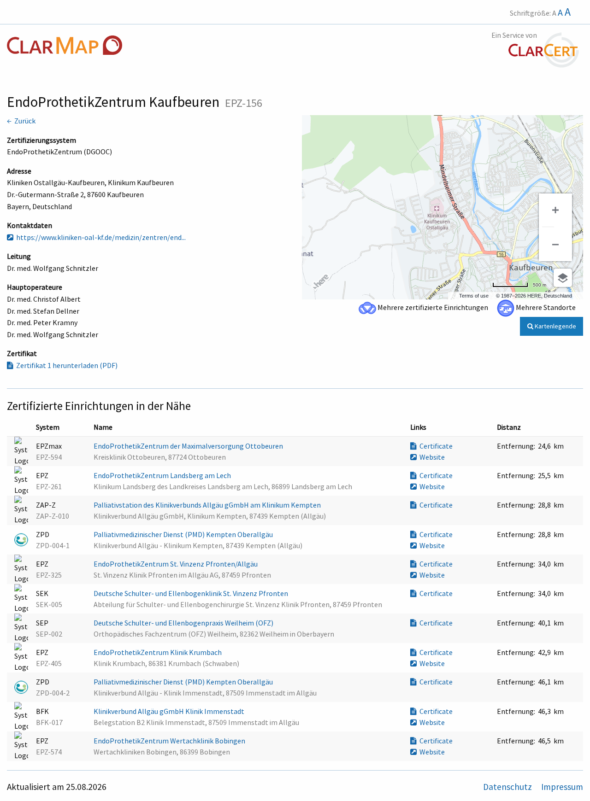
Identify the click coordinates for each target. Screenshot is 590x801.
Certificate (435, 445)
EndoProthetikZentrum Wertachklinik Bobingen (170, 740)
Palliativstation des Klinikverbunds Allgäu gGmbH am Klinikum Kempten (208, 504)
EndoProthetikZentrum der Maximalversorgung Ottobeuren (189, 445)
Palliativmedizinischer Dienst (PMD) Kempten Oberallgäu (184, 534)
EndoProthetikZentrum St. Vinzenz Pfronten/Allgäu (176, 563)
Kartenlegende (554, 326)
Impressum (562, 786)
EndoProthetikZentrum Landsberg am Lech (163, 475)
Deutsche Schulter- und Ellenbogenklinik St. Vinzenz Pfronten (191, 593)
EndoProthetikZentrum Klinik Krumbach (158, 652)
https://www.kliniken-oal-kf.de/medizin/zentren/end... (99, 237)
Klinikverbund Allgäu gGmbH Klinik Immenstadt (170, 711)
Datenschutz (508, 786)
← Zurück (21, 120)
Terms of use (474, 295)
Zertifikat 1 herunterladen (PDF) (65, 365)
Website (431, 457)
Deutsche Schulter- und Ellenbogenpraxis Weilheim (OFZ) (184, 622)
